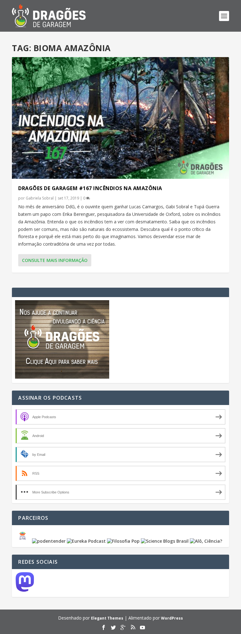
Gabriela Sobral (40, 198)
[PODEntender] (49, 541)
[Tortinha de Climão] (23, 541)
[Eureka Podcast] (86, 541)
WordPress (172, 618)
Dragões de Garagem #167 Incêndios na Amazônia (90, 188)
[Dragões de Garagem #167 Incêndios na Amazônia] (120, 118)
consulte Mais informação (55, 260)
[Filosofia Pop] (123, 541)
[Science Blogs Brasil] (165, 541)
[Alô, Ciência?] (206, 541)
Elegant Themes (107, 618)
